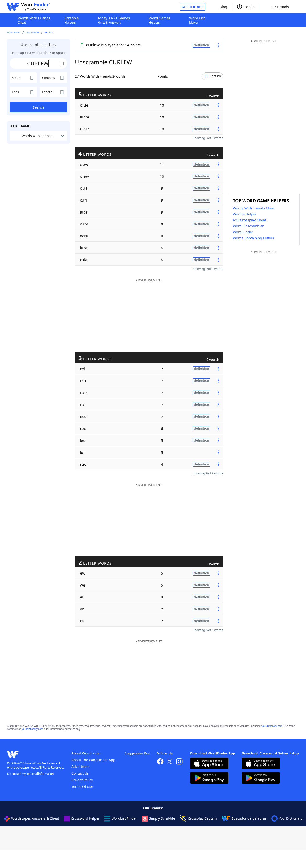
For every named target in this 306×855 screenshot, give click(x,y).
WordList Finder (124, 818)
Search (38, 107)
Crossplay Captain (202, 818)
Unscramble (32, 32)
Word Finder (14, 32)
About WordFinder (86, 753)
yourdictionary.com (271, 725)
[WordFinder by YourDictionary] (28, 7)
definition (201, 45)
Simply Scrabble (162, 818)
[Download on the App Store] (209, 764)
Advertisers (80, 766)
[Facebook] (160, 762)
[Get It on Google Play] (209, 778)
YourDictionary (290, 818)
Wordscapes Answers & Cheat (35, 818)
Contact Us (80, 773)
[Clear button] (62, 63)
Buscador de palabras (249, 818)
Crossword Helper (85, 818)
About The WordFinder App (93, 760)
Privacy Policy (82, 780)
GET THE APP (192, 6)
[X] (170, 762)
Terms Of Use (82, 786)
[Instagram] (179, 762)
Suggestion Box (137, 753)
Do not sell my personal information (30, 774)
